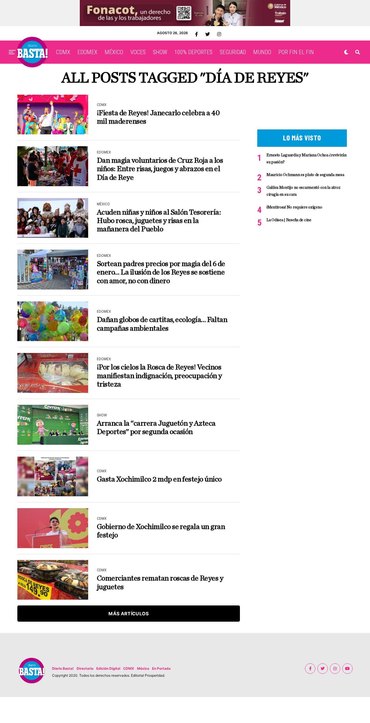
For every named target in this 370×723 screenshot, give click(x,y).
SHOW (160, 52)
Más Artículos (128, 613)
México (143, 668)
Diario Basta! (63, 668)
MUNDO (262, 52)
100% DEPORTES (193, 52)
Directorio (85, 668)
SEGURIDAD (233, 52)
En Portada (161, 668)
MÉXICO (114, 52)
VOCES (138, 52)
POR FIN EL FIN (296, 52)
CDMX (63, 52)
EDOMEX (87, 52)
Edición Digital (108, 668)
